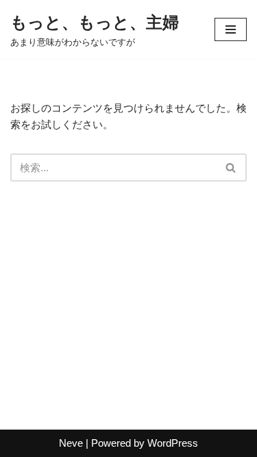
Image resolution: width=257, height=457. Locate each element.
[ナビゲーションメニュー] (231, 29)
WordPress (172, 443)
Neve (71, 443)
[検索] (231, 167)
